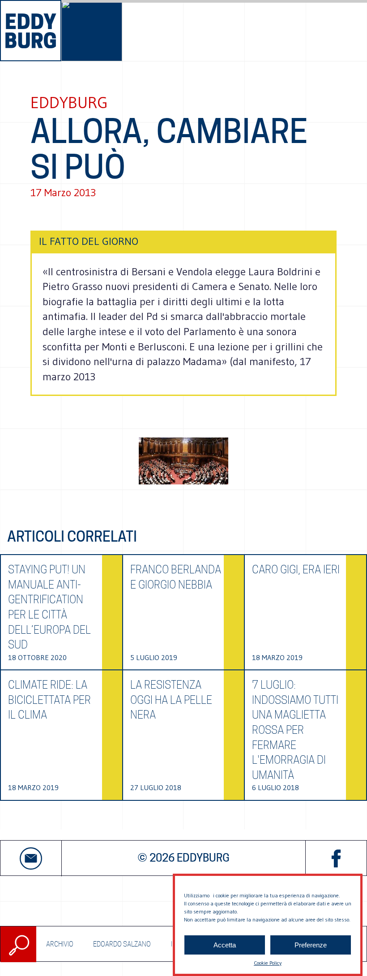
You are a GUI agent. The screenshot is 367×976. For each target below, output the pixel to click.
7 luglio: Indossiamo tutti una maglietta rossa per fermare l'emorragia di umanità (295, 730)
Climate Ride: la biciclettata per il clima (49, 699)
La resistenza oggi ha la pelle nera (171, 699)
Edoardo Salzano (122, 944)
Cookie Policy (268, 962)
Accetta (224, 945)
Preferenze (310, 945)
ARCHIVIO (59, 944)
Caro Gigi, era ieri (296, 569)
